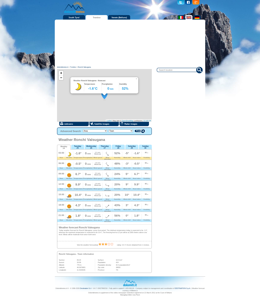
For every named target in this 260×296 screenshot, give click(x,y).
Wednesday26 (91, 147)
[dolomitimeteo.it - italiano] (180, 19)
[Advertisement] (130, 43)
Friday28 (118, 147)
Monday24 (63, 147)
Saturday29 (132, 147)
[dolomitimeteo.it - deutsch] (197, 19)
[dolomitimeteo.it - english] (188, 19)
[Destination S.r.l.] (130, 286)
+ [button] (61, 73)
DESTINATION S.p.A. (183, 288)
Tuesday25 (77, 147)
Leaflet (109, 120)
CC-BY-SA (147, 120)
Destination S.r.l (85, 288)
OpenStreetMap (127, 120)
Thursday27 (105, 147)
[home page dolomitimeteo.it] (74, 13)
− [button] (61, 78)
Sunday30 (145, 147)
